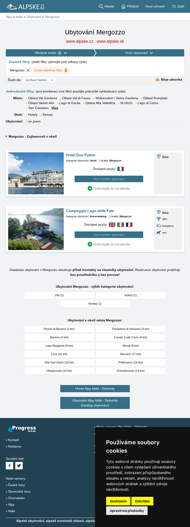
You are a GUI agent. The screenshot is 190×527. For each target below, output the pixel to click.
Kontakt (13, 440)
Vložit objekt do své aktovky (111, 188)
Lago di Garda (69, 103)
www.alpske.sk (110, 41)
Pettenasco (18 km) (130, 362)
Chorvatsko (16, 498)
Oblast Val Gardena (42, 98)
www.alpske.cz (79, 41)
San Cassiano (38, 108)
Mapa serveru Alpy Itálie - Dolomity (121, 427)
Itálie (11, 511)
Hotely (33, 114)
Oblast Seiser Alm (41, 103)
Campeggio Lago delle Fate (90, 211)
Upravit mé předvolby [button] (127, 511)
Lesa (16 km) (59, 354)
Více (54, 108)
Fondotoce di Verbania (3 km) (130, 329)
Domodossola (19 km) (131, 370)
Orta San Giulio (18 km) (59, 362)
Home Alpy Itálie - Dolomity (95, 388)
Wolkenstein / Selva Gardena (116, 98)
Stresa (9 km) (130, 345)
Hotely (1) (130, 295)
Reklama (14, 446)
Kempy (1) (95, 303)
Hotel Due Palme (80, 155)
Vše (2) (59, 295)
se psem (34, 121)
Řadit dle (14, 80)
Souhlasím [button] (118, 501)
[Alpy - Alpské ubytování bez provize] (25, 6)
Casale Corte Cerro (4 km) (130, 337)
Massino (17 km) (130, 354)
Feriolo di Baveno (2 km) (59, 329)
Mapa (165, 156)
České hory (16, 485)
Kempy (48, 114)
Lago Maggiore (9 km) (59, 345)
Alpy (11, 504)
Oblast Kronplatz (155, 98)
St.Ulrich (126, 103)
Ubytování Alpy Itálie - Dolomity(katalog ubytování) (95, 403)
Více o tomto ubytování (108, 179)
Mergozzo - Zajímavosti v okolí (33, 136)
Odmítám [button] (142, 501)
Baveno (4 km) (59, 337)
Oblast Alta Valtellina (100, 103)
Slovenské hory (19, 491)
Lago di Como (148, 103)
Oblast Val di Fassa (76, 98)
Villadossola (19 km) (59, 370)
